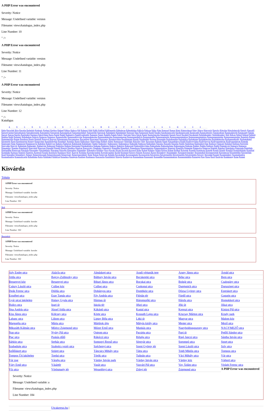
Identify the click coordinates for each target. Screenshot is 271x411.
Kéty (143, 141)
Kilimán (158, 141)
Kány (194, 130)
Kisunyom (16, 150)
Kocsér (112, 150)
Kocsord (132, 150)
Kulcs (40, 157)
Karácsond (143, 132)
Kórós (153, 152)
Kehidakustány (205, 135)
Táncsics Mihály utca (106, 350)
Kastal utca (142, 309)
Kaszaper (94, 135)
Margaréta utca (17, 323)
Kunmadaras (138, 157)
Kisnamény (6, 148)
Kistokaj (221, 148)
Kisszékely (125, 148)
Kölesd (170, 150)
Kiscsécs (159, 143)
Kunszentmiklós (185, 157)
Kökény (151, 150)
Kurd (213, 157)
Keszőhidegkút (51, 141)
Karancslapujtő (231, 132)
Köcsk (118, 150)
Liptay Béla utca (103, 318)
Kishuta (68, 146)
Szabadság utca (18, 346)
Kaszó (100, 135)
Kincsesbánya (174, 141)
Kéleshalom (27, 137)
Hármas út (100, 300)
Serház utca (58, 341)
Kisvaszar (55, 150)
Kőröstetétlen (235, 152)
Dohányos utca (102, 291)
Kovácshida (120, 155)
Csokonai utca (144, 286)
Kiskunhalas (155, 146)
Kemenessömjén (162, 137)
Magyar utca (185, 318)
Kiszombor (72, 150)
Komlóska (5, 152)
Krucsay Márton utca (190, 314)
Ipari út (55, 304)
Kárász (251, 132)
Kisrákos (71, 148)
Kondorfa (53, 152)
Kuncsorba (100, 157)
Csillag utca (100, 286)
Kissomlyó (106, 148)
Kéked (239, 135)
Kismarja (234, 146)
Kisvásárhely (44, 150)
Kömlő (222, 150)
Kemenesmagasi (120, 137)
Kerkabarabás (172, 139)
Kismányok (225, 146)
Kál (78, 130)
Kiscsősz (175, 143)
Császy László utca (20, 286)
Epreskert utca (229, 291)
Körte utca (100, 314)
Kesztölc (70, 141)
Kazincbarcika (154, 135)
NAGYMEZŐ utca (232, 327)
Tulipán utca (143, 355)
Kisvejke (63, 150)
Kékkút (252, 135)
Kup (203, 157)
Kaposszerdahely (79, 132)
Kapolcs (216, 130)
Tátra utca (142, 350)
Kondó (45, 152)
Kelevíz (35, 137)
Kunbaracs (90, 157)
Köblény (100, 150)
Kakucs (74, 130)
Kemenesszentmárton (179, 137)
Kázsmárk (164, 135)
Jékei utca (141, 304)
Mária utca (57, 323)
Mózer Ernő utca (103, 327)
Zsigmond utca (187, 369)
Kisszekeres (135, 148)
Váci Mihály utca (188, 355)
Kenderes (24, 139)
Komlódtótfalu (239, 150)
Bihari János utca (104, 281)
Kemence (51, 137)
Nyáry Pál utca (60, 332)
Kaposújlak (92, 132)
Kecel (178, 135)
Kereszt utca (185, 309)
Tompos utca (228, 350)
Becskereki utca (145, 277)
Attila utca (15, 277)
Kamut (172, 130)
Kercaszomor (73, 139)
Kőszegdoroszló (40, 155)
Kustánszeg (228, 157)
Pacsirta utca (143, 332)
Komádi (192, 150)
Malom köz (227, 318)
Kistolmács (230, 148)
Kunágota (73, 157)
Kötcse (96, 155)
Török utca (100, 355)
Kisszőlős (180, 148)
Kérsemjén (6, 141)
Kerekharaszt (127, 139)
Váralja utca (58, 360)
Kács (17, 130)
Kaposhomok (20, 132)
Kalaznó (84, 130)
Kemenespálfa (149, 137)
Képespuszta (62, 139)
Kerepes (153, 139)
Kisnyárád (33, 148)
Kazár (144, 135)
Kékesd (245, 135)
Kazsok (172, 135)
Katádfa (107, 135)
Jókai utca (227, 304)
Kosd (3, 155)
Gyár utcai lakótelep (20, 300)
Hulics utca (15, 304)
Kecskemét (194, 135)
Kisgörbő (244, 143)
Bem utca (226, 277)
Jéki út (182, 304)
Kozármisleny (226, 155)
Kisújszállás (6, 150)
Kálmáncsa (121, 130)
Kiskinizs (105, 146)
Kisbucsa (142, 143)
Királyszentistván (218, 141)
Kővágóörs (155, 155)
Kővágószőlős (166, 155)
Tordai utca (57, 355)
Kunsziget (196, 157)
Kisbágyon (50, 143)
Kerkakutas (193, 139)
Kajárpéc (39, 130)
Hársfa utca (185, 300)
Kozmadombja (238, 155)
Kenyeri (53, 139)
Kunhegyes (127, 157)
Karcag (4, 135)
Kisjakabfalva (87, 146)
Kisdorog (213, 143)
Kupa (207, 157)
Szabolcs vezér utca (62, 346)
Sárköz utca (15, 341)
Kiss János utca (18, 314)
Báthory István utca (105, 277)
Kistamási (188, 148)
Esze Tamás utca (61, 295)
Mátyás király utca (146, 323)
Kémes (252, 137)
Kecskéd (185, 135)
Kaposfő (250, 130)
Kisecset (220, 143)
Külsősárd (47, 157)
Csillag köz (57, 286)
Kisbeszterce (124, 143)
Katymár (127, 135)
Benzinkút (5, 236)
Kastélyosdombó (82, 135)
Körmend (125, 152)
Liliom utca (58, 318)
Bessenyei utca (60, 281)
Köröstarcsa (224, 152)
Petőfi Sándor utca (231, 332)
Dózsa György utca (189, 291)
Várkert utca (228, 360)
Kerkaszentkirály (232, 139)
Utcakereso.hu (59, 407)
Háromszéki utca (146, 300)
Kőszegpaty (66, 155)
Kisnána (15, 148)
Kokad (144, 150)
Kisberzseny (113, 143)
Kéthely (104, 141)
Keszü (77, 141)
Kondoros (62, 152)
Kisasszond (21, 143)
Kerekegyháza (115, 139)
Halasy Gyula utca (62, 300)
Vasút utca (100, 364)
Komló (216, 150)
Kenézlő (37, 139)
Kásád (62, 135)
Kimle (165, 141)
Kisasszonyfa (31, 143)
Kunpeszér (148, 157)
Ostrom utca (101, 332)
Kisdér (182, 143)
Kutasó (242, 157)
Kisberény (102, 143)
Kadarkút (30, 130)
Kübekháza (32, 157)
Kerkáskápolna (205, 139)
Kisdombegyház (201, 143)
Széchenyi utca (102, 346)
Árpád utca (227, 272)
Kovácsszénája (132, 155)
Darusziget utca (230, 286)
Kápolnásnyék (234, 130)
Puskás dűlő (58, 337)
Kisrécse (78, 148)
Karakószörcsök (168, 132)
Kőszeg (29, 155)
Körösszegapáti (212, 152)
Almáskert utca (102, 272)
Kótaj (90, 155)
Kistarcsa (206, 148)
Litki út (140, 318)
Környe (132, 152)
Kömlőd (229, 150)
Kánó (178, 130)
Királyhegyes (204, 141)
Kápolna (223, 130)
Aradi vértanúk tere (147, 272)
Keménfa (245, 137)
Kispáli (57, 148)
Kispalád (50, 148)
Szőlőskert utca (18, 350)
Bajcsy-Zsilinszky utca (64, 277)
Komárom (200, 150)
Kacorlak (10, 130)
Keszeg (31, 141)
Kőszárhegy (20, 155)
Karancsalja (194, 132)
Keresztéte (161, 139)
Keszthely (62, 141)
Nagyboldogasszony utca (193, 327)
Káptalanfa (110, 132)
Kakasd (61, 130)
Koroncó (146, 152)
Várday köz (185, 360)
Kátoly (120, 135)
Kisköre (113, 146)
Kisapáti (244, 141)
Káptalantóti (121, 132)
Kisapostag (6, 143)
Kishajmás (22, 146)
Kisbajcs (59, 143)
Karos (51, 135)
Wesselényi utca (103, 369)
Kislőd (217, 146)
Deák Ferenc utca (19, 291)
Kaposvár (101, 132)
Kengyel (45, 139)
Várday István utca (147, 360)
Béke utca (184, 277)
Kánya (200, 130)
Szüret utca (57, 350)
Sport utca (227, 341)
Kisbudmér (151, 143)
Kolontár (184, 150)
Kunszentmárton (170, 157)
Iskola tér (99, 304)
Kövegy (200, 155)
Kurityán (219, 157)
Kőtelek (111, 155)
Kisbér (95, 143)
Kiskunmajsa (179, 146)
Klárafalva (91, 150)
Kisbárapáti (76, 143)
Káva (133, 135)
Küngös (119, 157)
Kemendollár (61, 137)
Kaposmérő (45, 132)
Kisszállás (116, 148)
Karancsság (243, 132)
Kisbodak (134, 143)
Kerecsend (94, 139)
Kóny (69, 152)
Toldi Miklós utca (188, 350)
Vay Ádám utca (187, 364)
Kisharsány (32, 146)
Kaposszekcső (66, 132)
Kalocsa (147, 130)
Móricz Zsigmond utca (64, 327)
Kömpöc (30, 152)
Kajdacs (53, 130)
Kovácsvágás (144, 155)
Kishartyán (41, 146)
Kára (137, 132)
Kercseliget (84, 139)
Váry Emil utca (18, 364)
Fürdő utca (184, 295)
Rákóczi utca (101, 337)
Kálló (95, 130)
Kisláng (196, 146)
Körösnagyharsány (186, 152)
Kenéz (31, 139)
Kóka (139, 150)
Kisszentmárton (147, 148)
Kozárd (216, 155)
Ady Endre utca (18, 272)
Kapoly (243, 130)
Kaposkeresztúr (32, 132)
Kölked (177, 150)
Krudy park (227, 314)
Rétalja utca (143, 337)
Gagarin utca (228, 295)
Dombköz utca (144, 291)
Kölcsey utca (58, 314)
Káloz (154, 130)
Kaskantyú (70, 135)
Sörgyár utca (143, 341)
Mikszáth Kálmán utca (22, 327)
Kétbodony (85, 141)
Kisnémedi (23, 148)
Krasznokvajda (21, 157)
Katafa (114, 135)
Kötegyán (103, 155)
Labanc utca (16, 318)
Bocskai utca (143, 281)
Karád (151, 132)
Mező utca (227, 323)
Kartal (56, 135)
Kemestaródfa (7, 139)
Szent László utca (188, 346)
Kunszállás (158, 157)
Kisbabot (41, 143)
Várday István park (105, 360)
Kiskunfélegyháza (142, 146)
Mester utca (185, 323)
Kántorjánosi (186, 130)
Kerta (13, 141)
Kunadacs (64, 157)
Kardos (17, 135)
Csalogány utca (230, 281)
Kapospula (54, 132)
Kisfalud (228, 143)
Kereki (136, 139)
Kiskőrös (120, 146)
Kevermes (150, 141)
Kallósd (101, 130)
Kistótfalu (248, 148)
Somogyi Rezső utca (106, 341)
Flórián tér (142, 295)
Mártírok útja (101, 323)
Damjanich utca (187, 286)
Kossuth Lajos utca (147, 314)
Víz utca (14, 369)
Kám (159, 130)
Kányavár (208, 130)
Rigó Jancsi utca (187, 337)
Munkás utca (143, 327)
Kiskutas (188, 146)
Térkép (5, 177)
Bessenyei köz (17, 281)
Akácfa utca (58, 272)
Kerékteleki (144, 139)
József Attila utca (61, 309)
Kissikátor (97, 148)
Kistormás (239, 148)
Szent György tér (146, 346)
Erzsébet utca (16, 295)
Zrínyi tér (141, 369)
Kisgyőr (14, 146)
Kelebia (4, 137)
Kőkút (158, 150)
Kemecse (43, 137)
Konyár (75, 152)
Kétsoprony (119, 141)
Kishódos (60, 146)
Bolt (3, 207)
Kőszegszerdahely (79, 155)
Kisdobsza (189, 143)
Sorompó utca (186, 341)
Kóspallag (10, 155)
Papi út (182, 332)
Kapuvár (130, 132)
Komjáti (209, 150)
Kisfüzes (236, 143)
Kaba (3, 130)
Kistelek (214, 148)
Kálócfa (140, 130)
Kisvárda (25, 150)
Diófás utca (58, 291)
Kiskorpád (129, 146)
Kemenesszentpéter (215, 137)
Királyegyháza (192, 141)
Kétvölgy (137, 141)
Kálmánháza (131, 130)
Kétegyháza (95, 141)
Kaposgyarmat (7, 132)
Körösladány (172, 152)
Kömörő (22, 152)
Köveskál (209, 155)
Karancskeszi (218, 132)
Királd (183, 141)
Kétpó (110, 141)
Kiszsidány (81, 150)
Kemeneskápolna (90, 137)
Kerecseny (103, 139)
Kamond (165, 130)
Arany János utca (188, 272)
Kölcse (164, 150)
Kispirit (64, 148)
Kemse (17, 139)
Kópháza (82, 152)
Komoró (14, 152)
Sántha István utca (231, 337)
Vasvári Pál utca (145, 364)
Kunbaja (81, 157)
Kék (227, 135)
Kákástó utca (101, 309)
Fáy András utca (103, 295)
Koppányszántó (93, 152)
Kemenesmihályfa (135, 137)
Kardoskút (25, 135)
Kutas (236, 157)
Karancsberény (206, 132)
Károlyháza (43, 135)
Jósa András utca (18, 309)
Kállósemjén (110, 130)
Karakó (157, 132)
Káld (90, 130)
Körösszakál (200, 152)
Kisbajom (67, 143)
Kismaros (242, 146)
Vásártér (56, 364)
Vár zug (13, 360)
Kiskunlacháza (167, 146)
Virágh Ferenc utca (232, 364)
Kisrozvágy (88, 148)
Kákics (67, 130)
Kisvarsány (34, 150)
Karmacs (34, 135)
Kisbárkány (87, 143)
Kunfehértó (110, 157)
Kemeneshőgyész (74, 137)
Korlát (117, 152)
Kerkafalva (183, 139)
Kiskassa (97, 146)
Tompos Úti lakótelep (21, 355)
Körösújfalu (246, 152)
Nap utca (14, 332)
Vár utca (226, 355)
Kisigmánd (76, 146)
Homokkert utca (230, 300)
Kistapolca (197, 148)
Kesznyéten (39, 141)
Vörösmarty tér (60, 369)
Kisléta (203, 146)
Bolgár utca (185, 281)
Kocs (106, 150)
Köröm (139, 152)
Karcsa (11, 135)
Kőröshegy (161, 152)
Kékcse (233, 135)
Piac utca (14, 337)
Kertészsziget (21, 141)
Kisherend (51, 146)
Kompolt (38, 152)
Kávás (139, 135)
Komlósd (250, 150)
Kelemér (17, 137)
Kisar (13, 143)
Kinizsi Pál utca (230, 309)
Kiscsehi (167, 143)
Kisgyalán (5, 146)
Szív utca (226, 346)
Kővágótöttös (191, 155)
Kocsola (124, 150)
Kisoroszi (42, 148)
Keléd (10, 137)
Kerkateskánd (246, 139)
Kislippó (209, 146)
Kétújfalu (128, 141)
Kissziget (171, 148)
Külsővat (56, 157)
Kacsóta (22, 130)
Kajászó (46, 130)
